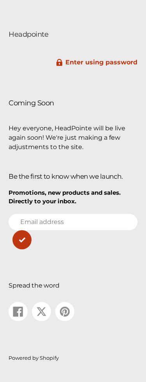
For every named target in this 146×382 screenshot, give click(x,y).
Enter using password (101, 62)
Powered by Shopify (34, 358)
